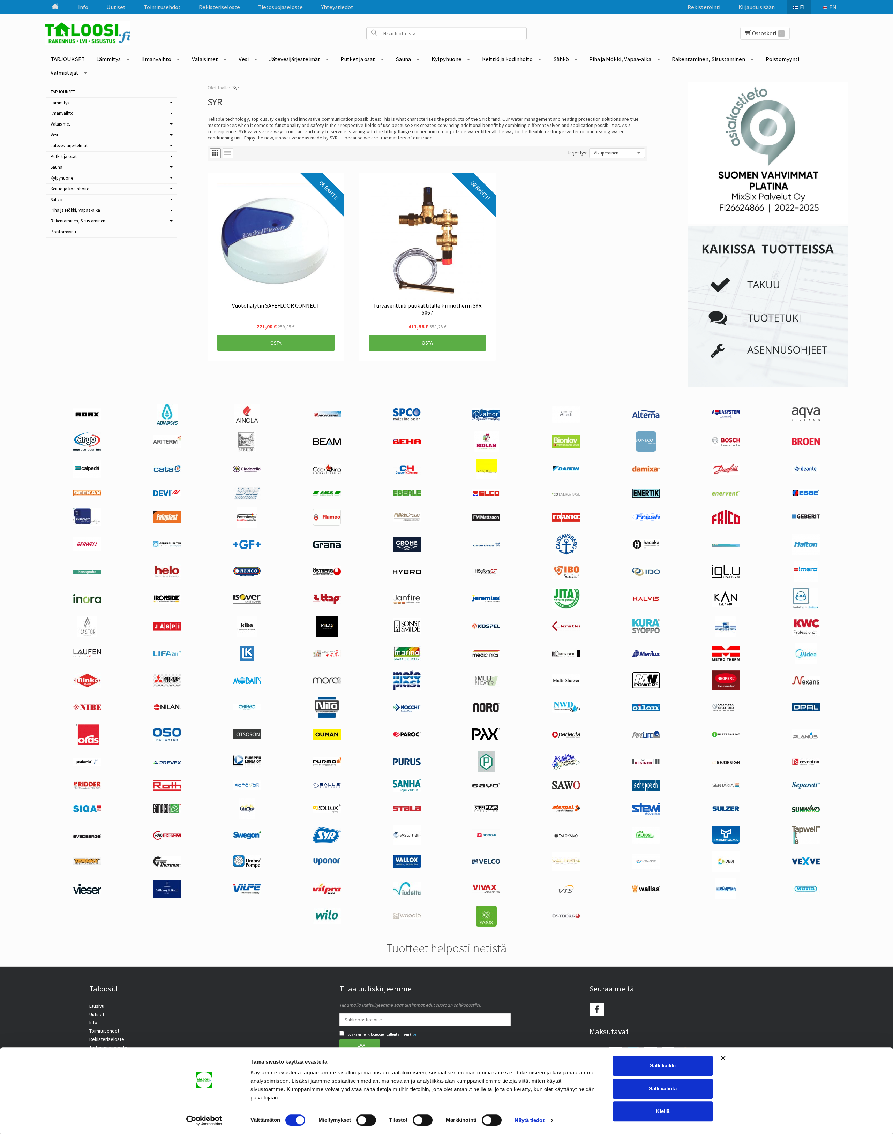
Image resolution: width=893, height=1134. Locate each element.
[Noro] (486, 711)
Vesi (244, 59)
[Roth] (167, 789)
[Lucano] (327, 655)
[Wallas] (646, 891)
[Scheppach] (646, 789)
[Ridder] (87, 787)
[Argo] (87, 449)
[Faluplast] (167, 521)
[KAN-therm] (805, 607)
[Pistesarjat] (726, 735)
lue (413, 1034)
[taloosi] (646, 842)
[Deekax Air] (87, 494)
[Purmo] (327, 764)
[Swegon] (247, 837)
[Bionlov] (566, 446)
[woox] (486, 925)
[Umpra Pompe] (247, 866)
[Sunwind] (806, 811)
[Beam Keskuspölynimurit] (327, 443)
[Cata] (167, 471)
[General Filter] (167, 546)
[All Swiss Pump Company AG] (407, 419)
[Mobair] (247, 682)
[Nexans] (806, 683)
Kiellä (662, 1111)
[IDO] (646, 574)
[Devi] (167, 494)
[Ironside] (167, 602)
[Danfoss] (726, 473)
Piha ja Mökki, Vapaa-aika (620, 59)
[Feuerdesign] (247, 526)
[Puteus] (486, 771)
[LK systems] (247, 659)
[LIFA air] (167, 654)
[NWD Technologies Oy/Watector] (566, 711)
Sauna (403, 59)
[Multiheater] (486, 686)
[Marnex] (407, 659)
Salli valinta (663, 1088)
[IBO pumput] (566, 577)
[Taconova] (486, 840)
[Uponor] (327, 864)
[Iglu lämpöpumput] (726, 576)
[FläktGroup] (407, 520)
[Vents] (646, 867)
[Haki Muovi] (726, 545)
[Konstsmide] (407, 632)
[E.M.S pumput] (327, 494)
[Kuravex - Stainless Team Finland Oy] (725, 635)
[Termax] (87, 864)
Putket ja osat (357, 59)
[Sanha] (407, 790)
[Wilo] (327, 922)
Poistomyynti (782, 59)
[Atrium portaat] (247, 450)
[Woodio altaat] (407, 917)
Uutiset (116, 7)
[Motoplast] (407, 689)
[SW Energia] (167, 838)
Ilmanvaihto (156, 59)
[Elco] (486, 495)
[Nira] (247, 708)
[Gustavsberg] (566, 553)
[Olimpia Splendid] (726, 709)
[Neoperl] (726, 689)
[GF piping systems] (247, 547)
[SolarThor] (247, 817)
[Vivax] (486, 892)
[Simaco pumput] (167, 811)
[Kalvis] (646, 600)
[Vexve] (806, 864)
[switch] (366, 1120)
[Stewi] (646, 813)
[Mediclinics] (486, 655)
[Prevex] (167, 762)
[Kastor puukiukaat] (87, 635)
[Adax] (87, 418)
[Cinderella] (247, 471)
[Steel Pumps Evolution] (486, 811)
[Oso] (167, 739)
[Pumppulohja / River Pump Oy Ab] (247, 767)
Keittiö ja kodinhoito (507, 59)
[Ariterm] (167, 447)
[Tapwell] (806, 842)
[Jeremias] (486, 600)
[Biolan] (486, 450)
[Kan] (726, 606)
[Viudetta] (407, 894)
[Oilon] (646, 709)
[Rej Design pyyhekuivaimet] (726, 762)
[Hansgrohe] (87, 572)
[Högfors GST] (486, 575)
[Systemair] (407, 843)
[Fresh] (646, 519)
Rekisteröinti (704, 7)
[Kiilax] (327, 635)
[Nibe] (87, 708)
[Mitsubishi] (167, 685)
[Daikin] (566, 470)
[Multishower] (566, 684)
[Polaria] (87, 764)
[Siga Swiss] (87, 810)
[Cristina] (486, 478)
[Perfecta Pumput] (566, 736)
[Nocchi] (407, 710)
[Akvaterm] (327, 416)
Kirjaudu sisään (756, 7)
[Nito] (327, 716)
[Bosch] (726, 444)
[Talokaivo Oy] (566, 836)
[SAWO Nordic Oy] (566, 788)
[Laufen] (87, 656)
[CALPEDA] (87, 476)
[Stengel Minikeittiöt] (566, 810)
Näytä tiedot (529, 1120)
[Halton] (806, 553)
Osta (276, 343)
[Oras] (87, 743)
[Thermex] (167, 865)
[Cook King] (327, 472)
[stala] (407, 810)
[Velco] (486, 862)
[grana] (327, 546)
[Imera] (806, 580)
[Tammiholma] (726, 842)
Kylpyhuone (446, 59)
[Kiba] (247, 635)
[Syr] (327, 841)
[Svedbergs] (87, 836)
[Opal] (806, 709)
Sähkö (561, 59)
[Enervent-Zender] (726, 494)
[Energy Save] (566, 494)
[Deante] (806, 472)
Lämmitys (108, 59)
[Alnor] (486, 419)
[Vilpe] (247, 892)
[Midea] (806, 662)
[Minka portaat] (87, 686)
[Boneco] (646, 450)
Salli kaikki (663, 1065)
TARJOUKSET (68, 59)
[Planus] (806, 738)
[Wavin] (806, 892)
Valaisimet (205, 59)
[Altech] (566, 421)
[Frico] (726, 523)
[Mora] (327, 682)
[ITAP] (327, 602)
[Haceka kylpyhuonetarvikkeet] (646, 547)
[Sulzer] (726, 810)
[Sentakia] (726, 787)
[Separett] (806, 787)
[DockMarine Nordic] (247, 499)
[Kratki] (566, 629)
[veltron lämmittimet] (566, 870)
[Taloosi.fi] (90, 33)
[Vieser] (87, 892)
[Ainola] (247, 423)
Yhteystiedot (337, 7)
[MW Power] (646, 686)
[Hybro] (407, 572)
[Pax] (486, 738)
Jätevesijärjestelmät (294, 59)
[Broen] (806, 443)
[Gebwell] (87, 549)
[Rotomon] (247, 788)
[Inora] (87, 601)
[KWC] (806, 634)
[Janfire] (407, 602)
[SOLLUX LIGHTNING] (327, 811)
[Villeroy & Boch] (167, 896)
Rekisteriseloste (219, 7)
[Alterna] (646, 417)
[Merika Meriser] (566, 655)
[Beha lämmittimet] (407, 442)
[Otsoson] (247, 737)
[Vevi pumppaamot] (726, 870)
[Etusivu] (55, 7)
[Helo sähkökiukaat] (167, 577)
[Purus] (407, 764)
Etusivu (96, 1006)
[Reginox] (646, 763)
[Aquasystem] (726, 417)
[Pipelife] (646, 736)
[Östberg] (566, 917)
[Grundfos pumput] (486, 545)
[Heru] (327, 575)
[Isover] (247, 602)
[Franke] (566, 520)
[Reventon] (806, 764)
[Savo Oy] (486, 786)
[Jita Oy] (566, 607)
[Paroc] (407, 735)
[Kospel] (486, 627)
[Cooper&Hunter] (407, 474)
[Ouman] (327, 738)
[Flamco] (327, 524)
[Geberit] (806, 518)
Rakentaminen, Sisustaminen (708, 59)
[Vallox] (407, 866)
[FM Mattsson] (486, 519)
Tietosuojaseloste (280, 7)
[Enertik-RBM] (646, 496)
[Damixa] (646, 470)
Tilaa (359, 1045)
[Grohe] (407, 550)
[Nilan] (167, 709)
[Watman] (725, 897)
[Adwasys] (167, 423)
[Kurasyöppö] (646, 631)
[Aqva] (806, 419)
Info (83, 7)
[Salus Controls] (327, 786)
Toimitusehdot (162, 7)
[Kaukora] (167, 629)
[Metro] (726, 659)
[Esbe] (806, 495)
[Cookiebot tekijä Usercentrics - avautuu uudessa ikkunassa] (204, 1120)
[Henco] (247, 575)
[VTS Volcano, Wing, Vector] (566, 891)
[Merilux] (646, 655)
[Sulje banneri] (723, 1058)
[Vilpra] (327, 892)
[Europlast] (87, 524)
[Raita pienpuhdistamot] (566, 768)
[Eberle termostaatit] (407, 494)
